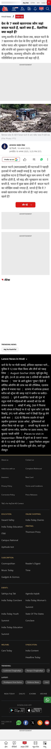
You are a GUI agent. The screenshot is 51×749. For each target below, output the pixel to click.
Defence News (33, 682)
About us (4, 460)
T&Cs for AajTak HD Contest (12, 503)
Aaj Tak (26, 3)
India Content (32, 650)
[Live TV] (41, 9)
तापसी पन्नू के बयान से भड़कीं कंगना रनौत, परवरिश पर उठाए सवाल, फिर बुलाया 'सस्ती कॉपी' (24, 429)
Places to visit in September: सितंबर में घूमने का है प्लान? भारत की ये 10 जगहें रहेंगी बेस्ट (24, 438)
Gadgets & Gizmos (10, 577)
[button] (44, 744)
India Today (46, 3)
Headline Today (33, 657)
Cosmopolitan (8, 563)
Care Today (6, 650)
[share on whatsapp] (47, 700)
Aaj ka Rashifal (10, 349)
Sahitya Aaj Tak (8, 593)
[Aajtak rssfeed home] (39, 722)
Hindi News (6, 16)
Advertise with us (8, 468)
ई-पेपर (33, 3)
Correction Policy (8, 495)
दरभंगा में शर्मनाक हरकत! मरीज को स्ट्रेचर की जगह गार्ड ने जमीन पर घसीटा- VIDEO (25, 393)
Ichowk (32, 694)
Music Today (7, 570)
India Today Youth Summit (10, 617)
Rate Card (29, 477)
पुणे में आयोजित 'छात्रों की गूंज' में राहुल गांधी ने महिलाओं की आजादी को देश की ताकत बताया (23, 401)
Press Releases (31, 495)
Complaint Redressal (34, 468)
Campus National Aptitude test (9, 543)
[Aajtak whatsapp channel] (18, 722)
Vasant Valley (7, 520)
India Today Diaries (35, 520)
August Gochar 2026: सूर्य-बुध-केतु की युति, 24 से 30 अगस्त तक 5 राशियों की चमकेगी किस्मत (25, 377)
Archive (43, 694)
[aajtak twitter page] (32, 722)
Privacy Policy (6, 486)
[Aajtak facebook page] (25, 722)
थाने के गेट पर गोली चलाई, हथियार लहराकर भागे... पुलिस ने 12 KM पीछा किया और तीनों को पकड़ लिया (25, 369)
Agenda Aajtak (33, 593)
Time (28, 570)
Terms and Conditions (34, 486)
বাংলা (38, 3)
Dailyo (22, 694)
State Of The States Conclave (35, 617)
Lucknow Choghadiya (12, 670)
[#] (41, 160)
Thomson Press (33, 531)
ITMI (3, 533)
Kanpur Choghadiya (35, 670)
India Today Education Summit (12, 630)
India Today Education (12, 526)
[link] (49, 3)
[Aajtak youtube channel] (47, 722)
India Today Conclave (11, 600)
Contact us (30, 460)
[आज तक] (5, 8)
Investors (5, 477)
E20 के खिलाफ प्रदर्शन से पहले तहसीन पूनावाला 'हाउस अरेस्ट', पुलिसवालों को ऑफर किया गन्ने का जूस (23, 421)
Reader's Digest (33, 563)
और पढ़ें (25, 205)
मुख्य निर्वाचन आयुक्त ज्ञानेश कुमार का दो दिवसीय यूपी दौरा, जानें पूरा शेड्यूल (25, 446)
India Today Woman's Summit (36, 603)
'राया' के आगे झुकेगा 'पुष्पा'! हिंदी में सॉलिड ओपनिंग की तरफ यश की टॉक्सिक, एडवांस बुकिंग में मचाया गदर (24, 385)
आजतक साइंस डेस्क (17, 145)
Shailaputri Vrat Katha (13, 682)
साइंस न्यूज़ (19, 17)
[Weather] (22, 9)
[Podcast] (29, 8)
